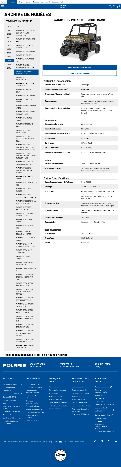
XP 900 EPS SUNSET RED (23, 190)
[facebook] (95, 442)
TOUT (18, 26)
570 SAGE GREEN (25, 51)
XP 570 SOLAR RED (24, 125)
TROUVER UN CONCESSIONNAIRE (69, 365)
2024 (9, 30)
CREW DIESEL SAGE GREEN (24, 263)
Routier (27, 2)
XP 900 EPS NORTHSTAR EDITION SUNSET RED (24, 170)
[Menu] (2, 6)
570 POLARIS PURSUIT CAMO (24, 46)
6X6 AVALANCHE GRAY (25, 91)
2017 (9, 57)
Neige (21, 2)
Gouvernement (57, 2)
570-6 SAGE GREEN (23, 257)
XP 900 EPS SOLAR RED (26, 184)
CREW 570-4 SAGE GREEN (26, 239)
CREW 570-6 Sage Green (26, 269)
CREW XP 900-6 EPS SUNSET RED (25, 326)
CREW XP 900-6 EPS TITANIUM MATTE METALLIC (25, 333)
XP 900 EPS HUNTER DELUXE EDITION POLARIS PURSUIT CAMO (25, 147)
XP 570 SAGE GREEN (24, 119)
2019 (9, 49)
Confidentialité (35, 442)
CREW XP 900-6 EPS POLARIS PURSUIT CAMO (25, 318)
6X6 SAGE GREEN (25, 96)
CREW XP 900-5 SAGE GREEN (25, 305)
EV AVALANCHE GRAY (25, 60)
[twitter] (109, 442)
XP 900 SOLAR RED (24, 226)
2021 (9, 41)
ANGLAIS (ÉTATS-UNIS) (103, 365)
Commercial (45, 2)
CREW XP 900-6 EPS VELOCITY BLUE (25, 340)
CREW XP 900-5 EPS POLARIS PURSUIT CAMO (25, 277)
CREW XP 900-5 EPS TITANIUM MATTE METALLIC (25, 291)
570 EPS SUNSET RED (25, 40)
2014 (9, 68)
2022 (9, 38)
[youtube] (116, 442)
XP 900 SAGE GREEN (24, 220)
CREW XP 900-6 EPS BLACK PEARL (25, 311)
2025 (9, 26)
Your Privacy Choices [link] (50, 442)
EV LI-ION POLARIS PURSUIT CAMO (25, 66)
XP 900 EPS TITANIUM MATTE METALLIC (26, 196)
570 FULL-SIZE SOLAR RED (25, 84)
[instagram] (102, 442)
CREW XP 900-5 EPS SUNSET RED (25, 284)
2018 (9, 53)
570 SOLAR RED (25, 55)
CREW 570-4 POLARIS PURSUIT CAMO (25, 245)
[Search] (110, 6)
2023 (9, 34)
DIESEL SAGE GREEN (24, 100)
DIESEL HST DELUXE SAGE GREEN (24, 233)
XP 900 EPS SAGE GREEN (25, 177)
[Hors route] (60, 6)
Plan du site (23, 442)
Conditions (69, 442)
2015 (9, 64)
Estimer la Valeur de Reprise (79, 73)
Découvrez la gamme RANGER (79, 67)
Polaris (3, 2)
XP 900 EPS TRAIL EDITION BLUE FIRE (26, 202)
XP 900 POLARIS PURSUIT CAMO (25, 214)
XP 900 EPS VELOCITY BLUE (23, 208)
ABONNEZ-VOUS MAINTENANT (37, 365)
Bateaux (36, 2)
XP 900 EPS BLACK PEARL (23, 131)
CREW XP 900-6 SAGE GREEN (25, 346)
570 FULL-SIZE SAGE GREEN (25, 78)
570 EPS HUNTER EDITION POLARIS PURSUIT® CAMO (25, 33)
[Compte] (114, 6)
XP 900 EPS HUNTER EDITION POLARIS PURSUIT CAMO (26, 155)
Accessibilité (79, 442)
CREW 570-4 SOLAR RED (24, 251)
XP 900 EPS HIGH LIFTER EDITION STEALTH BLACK (25, 138)
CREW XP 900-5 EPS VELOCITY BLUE (25, 299)
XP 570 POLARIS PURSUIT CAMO (25, 113)
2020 (9, 45)
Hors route (12, 2)
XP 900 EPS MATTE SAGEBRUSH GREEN (26, 163)
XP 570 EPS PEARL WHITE (26, 107)
